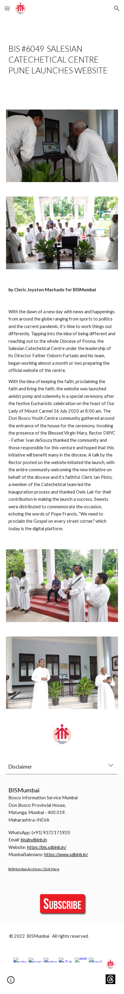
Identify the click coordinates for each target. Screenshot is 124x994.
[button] (7, 8)
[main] (62, 59)
